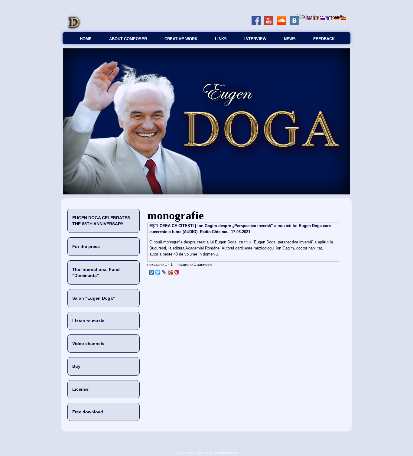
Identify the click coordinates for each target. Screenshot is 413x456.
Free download (87, 411)
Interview (255, 39)
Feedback (324, 39)
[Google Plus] (170, 272)
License (80, 389)
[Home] (74, 29)
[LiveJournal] (164, 272)
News (290, 39)
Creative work (180, 39)
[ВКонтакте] (151, 272)
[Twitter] (158, 272)
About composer (128, 39)
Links (221, 39)
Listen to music (88, 320)
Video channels (88, 343)
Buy (76, 366)
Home (86, 39)
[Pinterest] (177, 272)
